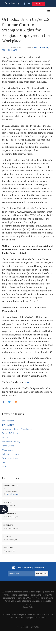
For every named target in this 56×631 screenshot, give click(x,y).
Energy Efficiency (10, 433)
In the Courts (8, 445)
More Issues (7, 449)
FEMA (5, 437)
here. (27, 382)
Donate (38, 4)
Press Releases (9, 50)
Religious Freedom (10, 453)
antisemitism (8, 420)
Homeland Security (11, 441)
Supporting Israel (10, 458)
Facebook (23, 626)
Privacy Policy (39, 614)
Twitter (36, 626)
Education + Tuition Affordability (17, 428)
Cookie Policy (28, 607)
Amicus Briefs (41, 47)
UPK (4, 466)
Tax (3, 462)
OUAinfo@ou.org (12, 494)
